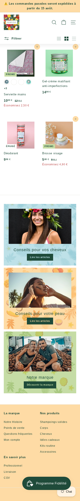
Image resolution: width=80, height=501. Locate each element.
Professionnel (13, 465)
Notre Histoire (13, 422)
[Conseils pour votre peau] (40, 290)
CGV (7, 477)
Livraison (10, 471)
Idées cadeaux (50, 439)
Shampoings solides (53, 422)
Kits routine (47, 445)
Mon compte (12, 439)
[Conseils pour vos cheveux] (40, 226)
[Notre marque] (40, 353)
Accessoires (48, 451)
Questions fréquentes (18, 433)
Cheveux (46, 433)
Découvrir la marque (40, 384)
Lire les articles (40, 257)
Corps (44, 427)
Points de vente (14, 427)
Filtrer (16, 38)
